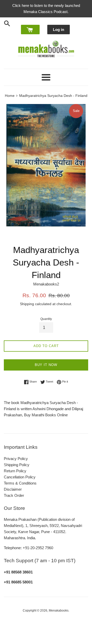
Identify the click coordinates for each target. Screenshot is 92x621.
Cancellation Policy (20, 477)
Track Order (14, 495)
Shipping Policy (16, 465)
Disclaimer (13, 489)
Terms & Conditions (20, 483)
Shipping (27, 304)
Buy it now (46, 365)
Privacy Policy (16, 458)
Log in (58, 29)
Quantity (46, 319)
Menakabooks (58, 610)
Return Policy (15, 471)
